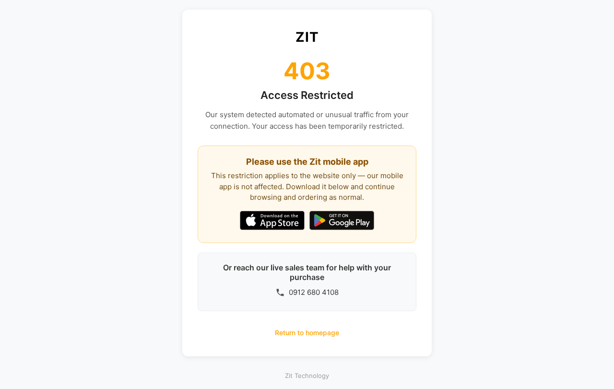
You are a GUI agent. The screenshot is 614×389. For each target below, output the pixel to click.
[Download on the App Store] (272, 221)
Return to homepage (307, 332)
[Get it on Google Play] (341, 221)
